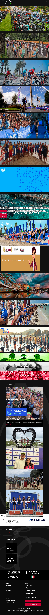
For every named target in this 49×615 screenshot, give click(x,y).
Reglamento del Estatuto (10, 600)
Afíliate (26, 583)
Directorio (8, 588)
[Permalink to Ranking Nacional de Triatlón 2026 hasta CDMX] (24, 30)
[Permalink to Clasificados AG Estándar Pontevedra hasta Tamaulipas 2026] (24, 111)
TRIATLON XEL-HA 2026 (11, 561)
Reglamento (27, 587)
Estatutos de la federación (11, 598)
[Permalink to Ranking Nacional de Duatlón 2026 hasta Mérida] (24, 57)
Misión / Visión (8, 585)
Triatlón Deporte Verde (10, 602)
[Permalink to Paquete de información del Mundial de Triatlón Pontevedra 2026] (24, 191)
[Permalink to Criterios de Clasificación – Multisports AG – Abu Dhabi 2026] (24, 245)
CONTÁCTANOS (33, 601)
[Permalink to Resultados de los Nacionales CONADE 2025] (24, 324)
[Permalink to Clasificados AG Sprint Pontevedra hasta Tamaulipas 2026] (24, 138)
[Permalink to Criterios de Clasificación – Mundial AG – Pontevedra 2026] (24, 297)
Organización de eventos (10, 596)
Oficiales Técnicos (28, 585)
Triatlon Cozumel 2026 (11, 549)
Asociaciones (8, 590)
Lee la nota (4, 216)
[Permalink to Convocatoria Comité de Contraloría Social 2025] (20, 271)
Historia (7, 583)
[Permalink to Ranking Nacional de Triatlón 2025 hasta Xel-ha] (24, 218)
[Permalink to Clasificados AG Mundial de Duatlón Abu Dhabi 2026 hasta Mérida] (24, 84)
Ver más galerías (10, 533)
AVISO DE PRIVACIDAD (33, 604)
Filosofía (7, 587)
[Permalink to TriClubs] (24, 351)
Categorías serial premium (30, 590)
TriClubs (25, 208)
